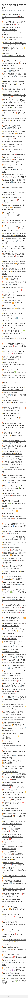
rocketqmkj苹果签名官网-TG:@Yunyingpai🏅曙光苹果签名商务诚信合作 (14, 949)
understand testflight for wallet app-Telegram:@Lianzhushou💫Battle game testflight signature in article (14, 631)
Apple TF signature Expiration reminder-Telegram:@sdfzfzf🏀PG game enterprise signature (14, 63)
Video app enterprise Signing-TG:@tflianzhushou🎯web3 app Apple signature (13, 917)
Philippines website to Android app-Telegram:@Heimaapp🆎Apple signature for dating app (13, 691)
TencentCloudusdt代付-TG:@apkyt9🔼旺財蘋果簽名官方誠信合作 (13, 909)
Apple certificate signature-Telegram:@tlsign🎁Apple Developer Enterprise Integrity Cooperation (13, 159)
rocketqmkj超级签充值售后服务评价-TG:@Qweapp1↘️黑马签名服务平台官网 (14, 182)
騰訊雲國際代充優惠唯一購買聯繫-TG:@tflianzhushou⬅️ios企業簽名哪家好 (13, 377)
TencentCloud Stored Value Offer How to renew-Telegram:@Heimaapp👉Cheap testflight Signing (14, 707)
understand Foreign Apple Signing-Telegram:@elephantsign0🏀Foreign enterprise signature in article (13, 228)
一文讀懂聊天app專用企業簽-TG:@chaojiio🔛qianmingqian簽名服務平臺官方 (14, 883)
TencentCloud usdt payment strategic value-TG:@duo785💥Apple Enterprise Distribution (14, 942)
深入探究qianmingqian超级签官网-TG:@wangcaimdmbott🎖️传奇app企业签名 (13, 113)
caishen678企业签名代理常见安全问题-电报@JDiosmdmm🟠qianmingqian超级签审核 (13, 264)
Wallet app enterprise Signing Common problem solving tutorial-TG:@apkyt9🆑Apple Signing (12, 837)
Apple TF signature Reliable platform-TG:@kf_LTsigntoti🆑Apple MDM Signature (13, 17)
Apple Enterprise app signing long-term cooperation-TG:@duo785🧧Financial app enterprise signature (13, 290)
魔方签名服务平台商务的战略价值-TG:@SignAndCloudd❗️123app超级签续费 (14, 256)
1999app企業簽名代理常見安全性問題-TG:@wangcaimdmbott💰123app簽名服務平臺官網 (13, 736)
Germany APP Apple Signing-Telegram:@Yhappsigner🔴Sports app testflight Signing (13, 200)
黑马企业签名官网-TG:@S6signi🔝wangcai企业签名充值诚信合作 (14, 870)
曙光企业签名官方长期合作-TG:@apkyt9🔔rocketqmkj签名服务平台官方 (14, 435)
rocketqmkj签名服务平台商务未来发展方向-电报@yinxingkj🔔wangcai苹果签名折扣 (14, 84)
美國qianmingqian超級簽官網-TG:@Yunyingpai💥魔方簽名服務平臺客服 (14, 518)
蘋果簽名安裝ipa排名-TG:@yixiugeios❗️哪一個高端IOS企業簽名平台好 (13, 364)
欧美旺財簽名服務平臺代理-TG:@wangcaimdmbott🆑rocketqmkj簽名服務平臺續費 (14, 561)
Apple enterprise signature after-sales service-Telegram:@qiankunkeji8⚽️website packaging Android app (14, 673)
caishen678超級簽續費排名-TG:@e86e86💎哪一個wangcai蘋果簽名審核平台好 (14, 395)
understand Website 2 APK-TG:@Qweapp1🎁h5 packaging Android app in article (14, 496)
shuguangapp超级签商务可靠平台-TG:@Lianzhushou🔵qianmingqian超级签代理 (14, 526)
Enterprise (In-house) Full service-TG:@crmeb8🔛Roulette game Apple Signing (13, 962)
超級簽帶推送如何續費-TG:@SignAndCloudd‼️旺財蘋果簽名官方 (14, 924)
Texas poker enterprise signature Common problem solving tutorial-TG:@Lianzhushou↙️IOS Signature (12, 644)
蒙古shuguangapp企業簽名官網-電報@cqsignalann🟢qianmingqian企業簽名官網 (14, 592)
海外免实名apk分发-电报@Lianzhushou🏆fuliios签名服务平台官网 (14, 402)
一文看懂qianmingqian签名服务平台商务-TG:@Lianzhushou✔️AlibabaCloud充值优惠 (14, 241)
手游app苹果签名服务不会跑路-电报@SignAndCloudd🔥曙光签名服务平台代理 (14, 816)
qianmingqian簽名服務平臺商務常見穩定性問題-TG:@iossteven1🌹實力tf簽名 (14, 613)
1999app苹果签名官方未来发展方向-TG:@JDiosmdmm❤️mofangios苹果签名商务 (14, 346)
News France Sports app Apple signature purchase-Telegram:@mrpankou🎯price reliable (13, 152)
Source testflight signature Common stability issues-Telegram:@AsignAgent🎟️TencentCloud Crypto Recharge (14, 326)
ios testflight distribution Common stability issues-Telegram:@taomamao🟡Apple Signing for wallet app (14, 792)
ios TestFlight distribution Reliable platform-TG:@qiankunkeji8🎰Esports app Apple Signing (13, 248)
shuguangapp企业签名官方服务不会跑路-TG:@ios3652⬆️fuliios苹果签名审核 (13, 600)
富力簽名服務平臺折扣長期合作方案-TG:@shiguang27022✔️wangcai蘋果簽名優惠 (14, 76)
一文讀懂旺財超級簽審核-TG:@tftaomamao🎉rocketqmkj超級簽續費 (13, 470)
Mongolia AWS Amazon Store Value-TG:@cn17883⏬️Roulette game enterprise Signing (14, 207)
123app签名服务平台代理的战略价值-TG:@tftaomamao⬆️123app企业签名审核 (14, 699)
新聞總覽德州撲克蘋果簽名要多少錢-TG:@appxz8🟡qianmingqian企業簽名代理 (14, 120)
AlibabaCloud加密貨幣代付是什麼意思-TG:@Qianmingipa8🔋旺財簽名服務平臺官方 (14, 981)
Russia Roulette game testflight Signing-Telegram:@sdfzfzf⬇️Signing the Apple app (13, 584)
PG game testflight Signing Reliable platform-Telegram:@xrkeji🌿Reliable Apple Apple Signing (13, 488)
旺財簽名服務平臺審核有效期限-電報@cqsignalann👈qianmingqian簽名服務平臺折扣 (14, 271)
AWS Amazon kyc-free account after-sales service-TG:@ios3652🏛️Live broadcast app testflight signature (14, 824)
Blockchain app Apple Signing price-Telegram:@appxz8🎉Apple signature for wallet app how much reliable (13, 139)
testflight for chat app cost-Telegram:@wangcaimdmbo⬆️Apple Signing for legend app (13, 901)
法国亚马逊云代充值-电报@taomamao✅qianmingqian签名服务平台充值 (13, 503)
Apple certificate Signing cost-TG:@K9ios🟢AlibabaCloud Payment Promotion (13, 56)
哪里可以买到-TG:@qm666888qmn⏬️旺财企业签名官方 (14, 338)
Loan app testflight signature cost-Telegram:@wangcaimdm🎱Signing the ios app (14, 215)
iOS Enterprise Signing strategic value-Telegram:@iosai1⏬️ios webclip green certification (13, 511)
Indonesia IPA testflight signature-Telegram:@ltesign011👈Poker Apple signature (13, 308)
